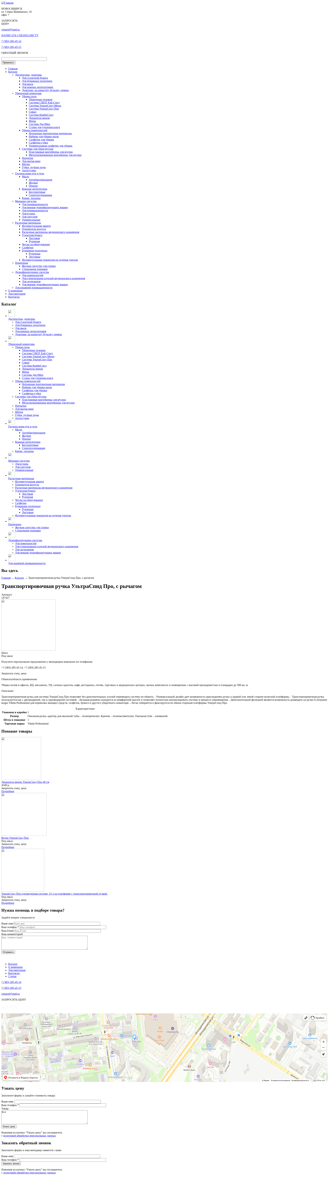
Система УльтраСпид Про (44, 108)
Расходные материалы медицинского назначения (50, 232)
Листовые (34, 256)
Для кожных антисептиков (37, 87)
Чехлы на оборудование (36, 244)
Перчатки (27, 158)
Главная (12, 68)
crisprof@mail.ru (10, 29)
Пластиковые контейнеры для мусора (51, 151)
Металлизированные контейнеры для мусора (55, 155)
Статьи (12, 976)
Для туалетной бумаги (35, 77)
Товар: (5, 1108)
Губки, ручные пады (34, 167)
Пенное (33, 185)
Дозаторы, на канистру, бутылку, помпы (45, 90)
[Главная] (7, 2)
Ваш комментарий (12, 934)
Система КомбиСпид (41, 114)
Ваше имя (7, 923)
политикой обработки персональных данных (29, 1135)
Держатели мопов (39, 118)
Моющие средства (25, 201)
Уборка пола (29, 96)
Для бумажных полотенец (37, 80)
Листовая (34, 238)
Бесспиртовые (37, 192)
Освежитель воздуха (34, 229)
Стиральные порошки (35, 269)
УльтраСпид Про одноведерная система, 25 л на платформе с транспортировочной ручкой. (54, 893)
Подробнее (7, 791)
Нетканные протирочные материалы (50, 133)
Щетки (26, 164)
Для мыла (27, 84)
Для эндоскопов (31, 281)
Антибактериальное (40, 179)
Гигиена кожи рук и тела (29, 173)
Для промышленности (35, 204)
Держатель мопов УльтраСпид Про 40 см (25, 782)
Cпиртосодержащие (40, 195)
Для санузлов (30, 216)
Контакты (14, 296)
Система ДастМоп (39, 124)
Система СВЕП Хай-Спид (44, 102)
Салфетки (27, 247)
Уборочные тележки (40, 99)
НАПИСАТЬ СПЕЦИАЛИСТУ (19, 35)
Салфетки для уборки (41, 139)
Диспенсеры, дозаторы (28, 74)
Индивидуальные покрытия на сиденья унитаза (50, 259)
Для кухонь (28, 213)
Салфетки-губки (38, 142)
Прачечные (21, 262)
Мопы (32, 121)
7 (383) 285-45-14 (11, 41)
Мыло (25, 176)
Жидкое (33, 182)
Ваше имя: (7, 1101)
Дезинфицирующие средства (32, 272)
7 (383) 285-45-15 (11, 47)
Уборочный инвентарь (28, 93)
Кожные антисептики (34, 188)
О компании (15, 290)
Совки (32, 111)
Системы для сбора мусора (37, 148)
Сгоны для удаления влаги (44, 127)
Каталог (13, 71)
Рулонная (34, 241)
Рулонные (34, 253)
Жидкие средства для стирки (39, 266)
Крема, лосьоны (31, 198)
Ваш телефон (10, 927)
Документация (16, 293)
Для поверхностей (32, 275)
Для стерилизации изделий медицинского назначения (53, 278)
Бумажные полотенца (34, 250)
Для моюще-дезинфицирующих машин (45, 207)
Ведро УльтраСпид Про (15, 837)
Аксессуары (29, 170)
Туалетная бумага (32, 235)
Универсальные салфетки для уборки (50, 145)
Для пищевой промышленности (33, 287)
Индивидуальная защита (36, 225)
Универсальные (31, 219)
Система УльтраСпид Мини (45, 105)
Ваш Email (7, 930)
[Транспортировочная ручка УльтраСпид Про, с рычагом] (28, 649)
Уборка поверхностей (34, 130)
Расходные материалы (28, 222)
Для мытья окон (31, 161)
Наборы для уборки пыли (44, 136)
